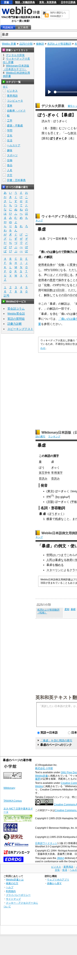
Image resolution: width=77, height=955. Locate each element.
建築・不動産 (15, 125)
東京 (50, 491)
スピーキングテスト (20, 329)
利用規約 (11, 891)
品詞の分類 (26, 43)
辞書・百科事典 (16, 180)
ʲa (63, 496)
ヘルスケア (13, 145)
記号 (6, 295)
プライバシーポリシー (18, 895)
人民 (49, 560)
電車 (9, 105)
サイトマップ (13, 898)
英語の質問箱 (16, 318)
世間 (49, 555)
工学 (9, 120)
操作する (64, 280)
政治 (73, 133)
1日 (57, 290)
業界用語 (12, 95)
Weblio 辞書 (9, 43)
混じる (68, 275)
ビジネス (12, 90)
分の (73, 295)
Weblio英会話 (16, 313)
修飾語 (40, 43)
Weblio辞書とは (15, 879)
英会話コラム (16, 308)
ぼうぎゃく (57, 138)
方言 (9, 175)
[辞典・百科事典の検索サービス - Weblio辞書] (20, 13)
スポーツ (12, 155)
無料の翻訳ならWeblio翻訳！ (58, 14)
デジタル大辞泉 (52, 106)
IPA (48, 496)
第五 (42, 472)
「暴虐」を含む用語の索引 (56, 740)
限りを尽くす (50, 133)
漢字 (56, 455)
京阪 (50, 501)
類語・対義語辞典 (25, 2)
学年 (47, 472)
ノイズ (57, 275)
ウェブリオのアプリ (58, 879)
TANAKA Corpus (12, 800)
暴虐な (59, 560)
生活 (9, 140)
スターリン (53, 570)
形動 (53, 128)
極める (59, 565)
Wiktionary (9, 788)
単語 (47, 455)
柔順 (66, 609)
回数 (50, 290)
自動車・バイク (16, 110)
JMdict (60, 858)
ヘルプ (9, 887)
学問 (9, 130)
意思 (52, 280)
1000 (54, 270)
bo (58, 496)
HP (46, 270)
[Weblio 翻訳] (45, 14)
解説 (50, 257)
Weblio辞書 (41, 775)
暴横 (73, 609)
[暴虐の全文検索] (23, 27)
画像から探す (54, 883)
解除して (49, 295)
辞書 (6, 2)
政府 (69, 560)
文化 (9, 135)
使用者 (42, 264)
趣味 (9, 150)
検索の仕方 (12, 883)
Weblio (39, 786)
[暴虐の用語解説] (7, 27)
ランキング (54, 436)
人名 (9, 170)
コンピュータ (15, 100)
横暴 (49, 519)
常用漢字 (57, 472)
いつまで (61, 555)
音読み (43, 478)
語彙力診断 (14, 323)
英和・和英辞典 (47, 2)
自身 (50, 264)
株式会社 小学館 (44, 768)
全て (5, 86)
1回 (62, 290)
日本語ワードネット (46, 843)
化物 (61, 264)
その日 (62, 295)
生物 (9, 160)
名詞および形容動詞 (59, 43)
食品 (9, 165)
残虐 (58, 519)
